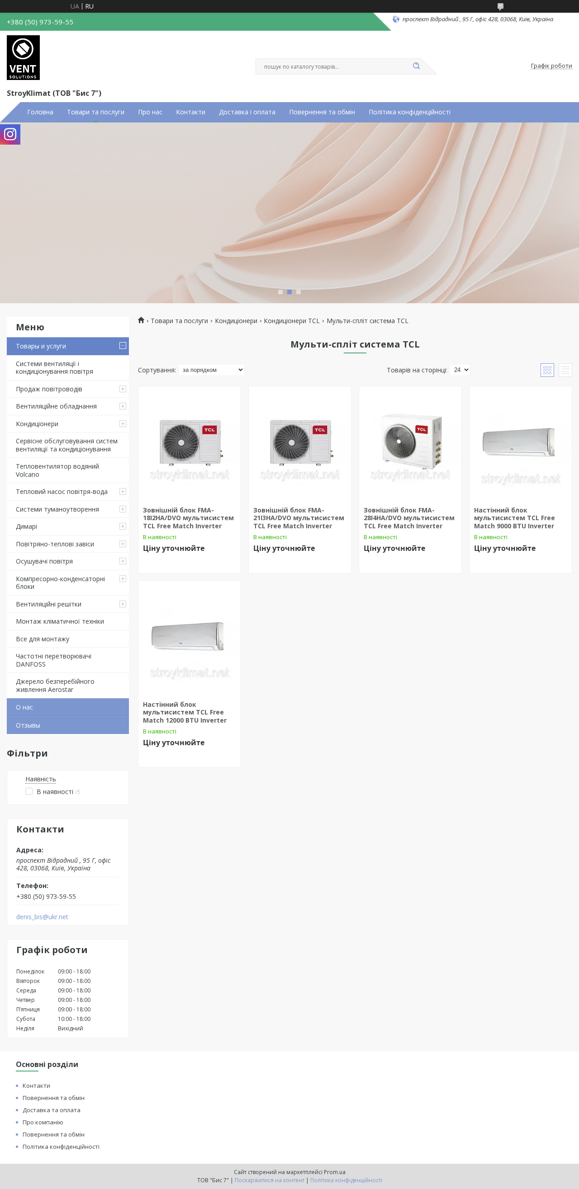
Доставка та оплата (52, 1110)
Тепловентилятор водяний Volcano (57, 470)
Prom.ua (335, 1172)
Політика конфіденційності (410, 112)
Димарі (26, 526)
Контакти (190, 112)
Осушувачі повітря (44, 561)
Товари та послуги (95, 112)
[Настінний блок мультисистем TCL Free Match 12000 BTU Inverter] (189, 637)
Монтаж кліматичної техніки (60, 621)
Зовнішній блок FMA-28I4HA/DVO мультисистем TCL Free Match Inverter (409, 518)
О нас (24, 707)
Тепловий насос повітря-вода (62, 491)
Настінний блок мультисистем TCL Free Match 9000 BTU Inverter (514, 518)
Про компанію (43, 1122)
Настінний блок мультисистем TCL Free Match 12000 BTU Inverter (185, 712)
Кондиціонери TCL (292, 321)
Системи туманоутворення (57, 509)
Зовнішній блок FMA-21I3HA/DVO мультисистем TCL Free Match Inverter (298, 518)
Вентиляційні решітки (48, 604)
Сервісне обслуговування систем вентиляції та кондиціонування (67, 445)
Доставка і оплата (247, 112)
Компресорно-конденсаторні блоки (60, 582)
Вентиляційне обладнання (56, 406)
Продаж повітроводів (49, 389)
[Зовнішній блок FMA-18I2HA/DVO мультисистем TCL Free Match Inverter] (189, 442)
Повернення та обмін (322, 112)
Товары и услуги (41, 346)
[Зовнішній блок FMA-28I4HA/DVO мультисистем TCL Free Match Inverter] (410, 442)
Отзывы (28, 725)
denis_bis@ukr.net (42, 917)
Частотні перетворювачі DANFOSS (53, 660)
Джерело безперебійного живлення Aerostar (55, 685)
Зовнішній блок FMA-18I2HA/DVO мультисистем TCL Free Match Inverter (188, 518)
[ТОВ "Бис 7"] (23, 57)
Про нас (150, 112)
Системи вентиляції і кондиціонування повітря (54, 367)
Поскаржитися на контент (269, 1180)
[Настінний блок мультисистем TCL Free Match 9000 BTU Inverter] (521, 442)
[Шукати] (416, 66)
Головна (40, 112)
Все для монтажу (42, 638)
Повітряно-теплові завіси (55, 544)
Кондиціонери (37, 423)
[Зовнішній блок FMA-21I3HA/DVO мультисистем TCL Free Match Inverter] (300, 442)
